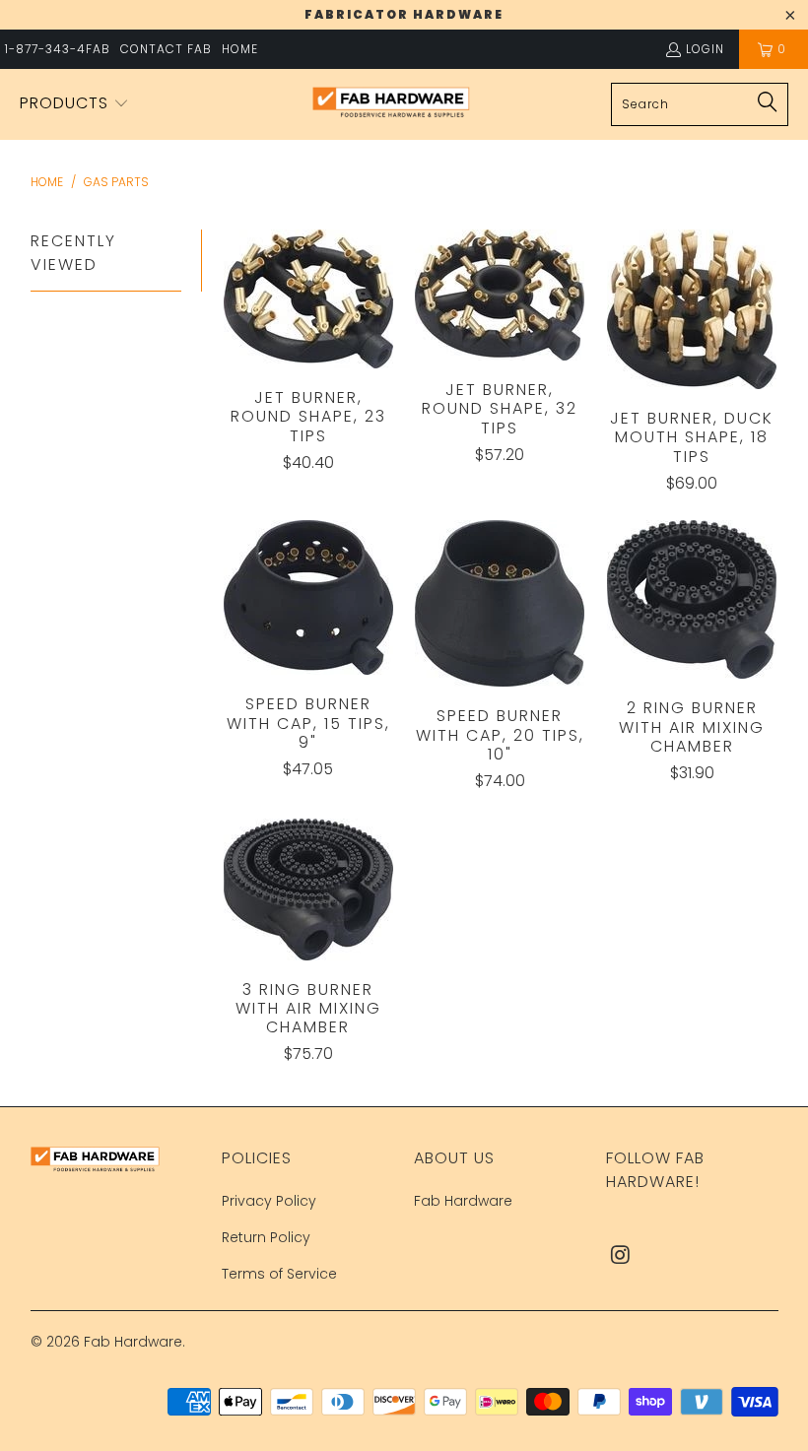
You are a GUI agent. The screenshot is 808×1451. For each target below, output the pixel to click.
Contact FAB (166, 48)
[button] (74, 104)
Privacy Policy (269, 1201)
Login (705, 48)
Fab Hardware (463, 1201)
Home (240, 48)
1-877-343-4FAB (57, 48)
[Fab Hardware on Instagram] (621, 1256)
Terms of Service (279, 1274)
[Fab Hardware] (391, 105)
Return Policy (266, 1237)
